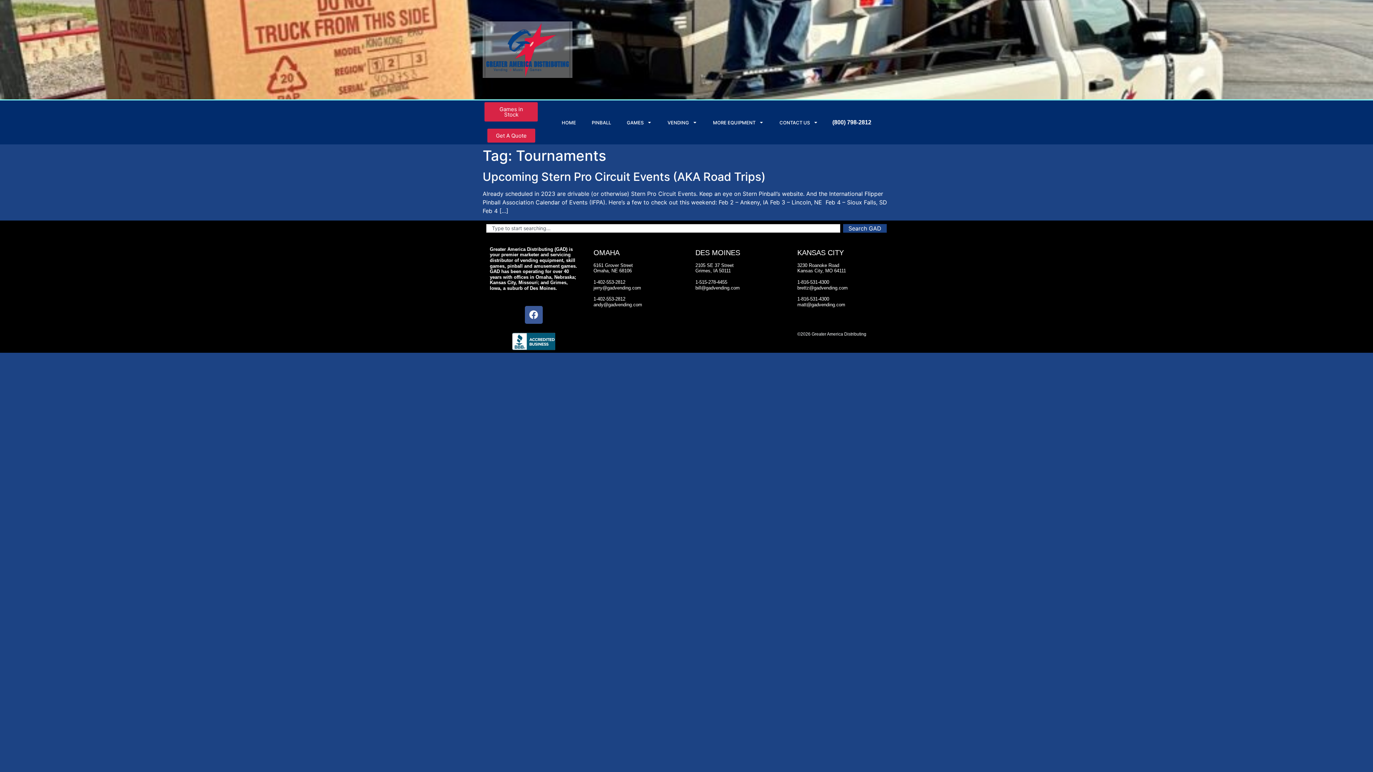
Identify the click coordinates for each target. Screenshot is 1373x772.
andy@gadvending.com (618, 304)
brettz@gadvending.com (822, 288)
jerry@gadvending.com (617, 288)
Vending (678, 122)
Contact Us (794, 122)
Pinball (601, 122)
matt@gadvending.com (821, 304)
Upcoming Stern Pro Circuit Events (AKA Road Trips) (624, 177)
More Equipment (734, 122)
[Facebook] (534, 315)
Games (635, 122)
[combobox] (663, 228)
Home (569, 122)
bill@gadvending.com (717, 288)
